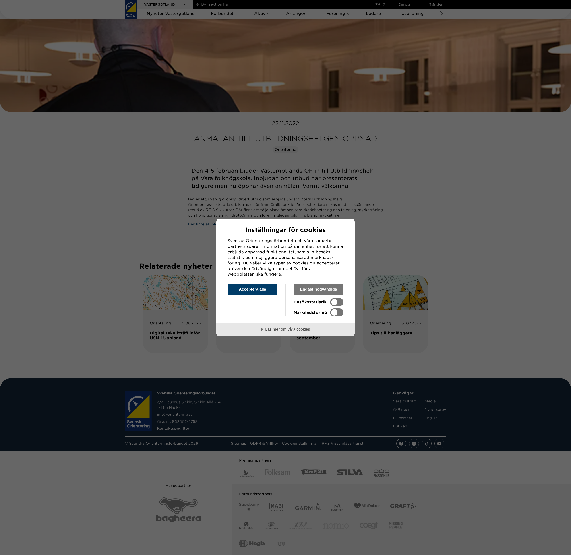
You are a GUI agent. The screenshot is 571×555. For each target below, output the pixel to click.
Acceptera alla (252, 289)
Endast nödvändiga (318, 289)
